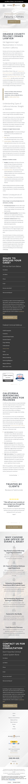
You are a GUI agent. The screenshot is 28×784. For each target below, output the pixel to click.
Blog (14, 726)
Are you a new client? (7, 288)
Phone (4, 278)
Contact (14, 728)
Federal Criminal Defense (14, 717)
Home (14, 713)
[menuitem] (14, 330)
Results (14, 724)
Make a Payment (14, 722)
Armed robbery (7, 141)
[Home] (13, 5)
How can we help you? (7, 292)
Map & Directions (14, 752)
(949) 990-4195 (18, 95)
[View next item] (19, 384)
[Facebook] (14, 763)
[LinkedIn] (17, 763)
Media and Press (13, 720)
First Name (5, 269)
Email (4, 283)
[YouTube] (11, 763)
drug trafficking (10, 76)
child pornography (7, 78)
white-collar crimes (18, 76)
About (14, 715)
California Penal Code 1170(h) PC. (18, 425)
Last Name (5, 274)
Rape (5, 137)
